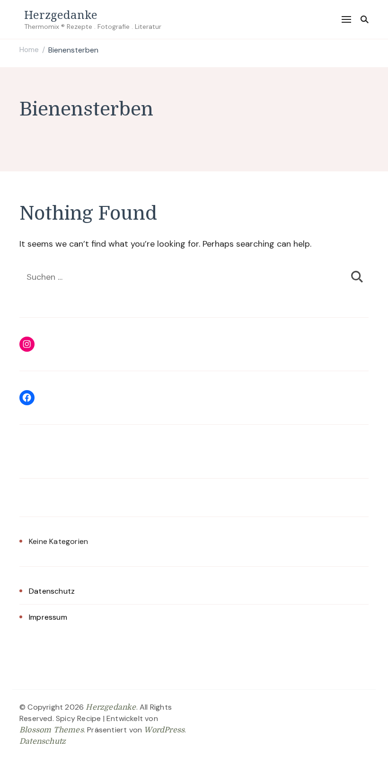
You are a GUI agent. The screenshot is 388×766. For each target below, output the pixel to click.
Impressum (48, 617)
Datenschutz (52, 591)
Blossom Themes (51, 730)
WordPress (164, 730)
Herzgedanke (60, 14)
